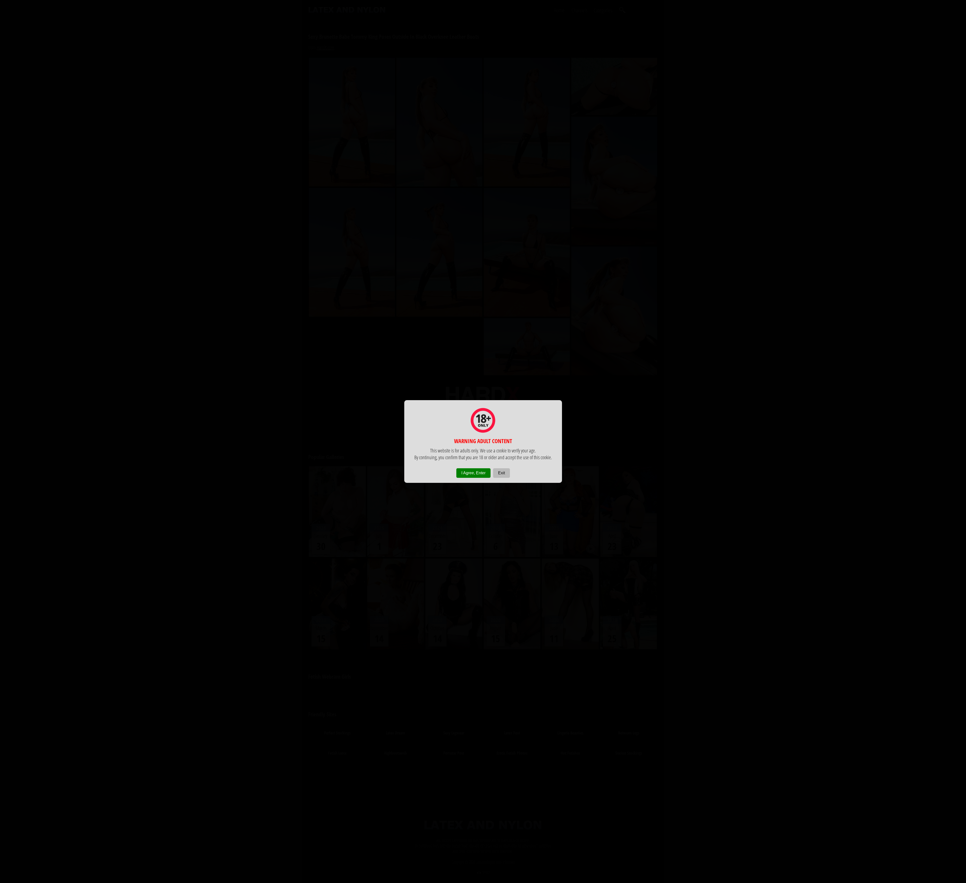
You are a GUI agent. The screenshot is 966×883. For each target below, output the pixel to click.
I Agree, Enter (473, 473)
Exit (501, 473)
